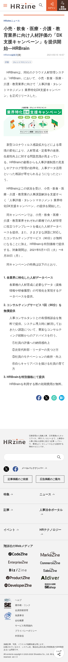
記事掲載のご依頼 (18, 479)
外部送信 (19, 635)
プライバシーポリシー (26, 630)
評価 (7, 62)
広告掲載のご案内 (50, 479)
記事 (6, 510)
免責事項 (19, 615)
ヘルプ (18, 599)
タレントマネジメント (22, 62)
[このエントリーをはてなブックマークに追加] (61, 397)
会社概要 (19, 620)
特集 (6, 494)
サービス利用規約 (23, 625)
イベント (9, 529)
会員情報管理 (21, 610)
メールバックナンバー (33, 468)
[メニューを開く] (5, 5)
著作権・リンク (22, 604)
